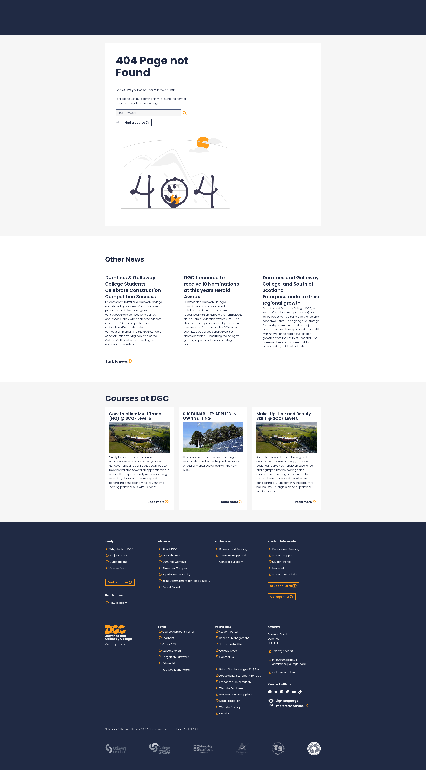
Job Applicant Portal (176, 670)
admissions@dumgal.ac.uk (289, 664)
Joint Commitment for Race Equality (186, 581)
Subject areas (118, 555)
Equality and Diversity (176, 574)
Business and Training (233, 549)
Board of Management (234, 638)
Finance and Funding (285, 549)
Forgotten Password (175, 657)
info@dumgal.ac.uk (284, 660)
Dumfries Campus (174, 562)
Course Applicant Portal (178, 632)
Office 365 (169, 644)
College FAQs (228, 651)
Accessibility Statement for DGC (240, 676)
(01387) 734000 (282, 651)
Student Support (283, 555)
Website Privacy (229, 707)
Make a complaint (284, 672)
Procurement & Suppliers (235, 694)
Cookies (224, 713)
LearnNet (278, 568)
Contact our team (231, 562)
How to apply (118, 603)
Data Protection (229, 701)
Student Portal (281, 562)
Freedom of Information (235, 682)
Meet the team (172, 555)
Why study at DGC (121, 549)
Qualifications (118, 562)
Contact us (226, 657)
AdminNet (168, 663)
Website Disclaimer (232, 688)
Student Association (285, 574)
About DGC (169, 549)
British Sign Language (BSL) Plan (239, 669)
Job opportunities (231, 644)
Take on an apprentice (234, 555)
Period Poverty (172, 587)
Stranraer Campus (174, 568)
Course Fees (117, 568)
